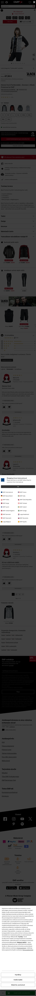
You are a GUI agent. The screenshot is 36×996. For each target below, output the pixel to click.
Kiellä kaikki (18, 980)
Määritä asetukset (18, 985)
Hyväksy (18, 975)
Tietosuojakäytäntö (27, 950)
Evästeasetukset (21, 948)
